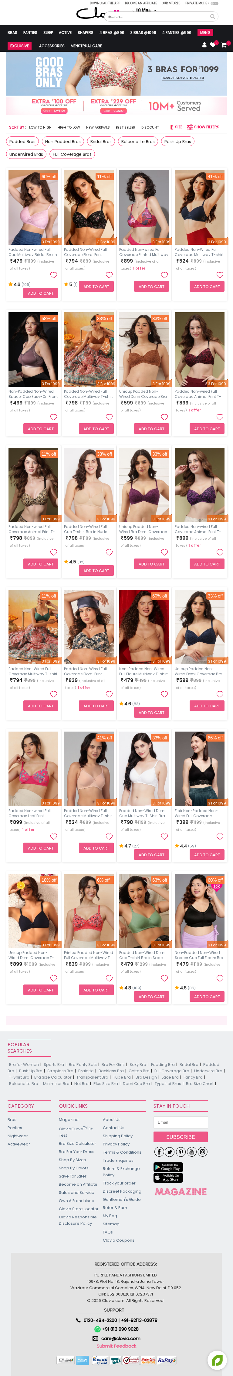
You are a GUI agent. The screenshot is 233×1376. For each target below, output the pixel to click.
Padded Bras (22, 142)
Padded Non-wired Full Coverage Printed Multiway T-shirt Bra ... (143, 251)
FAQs (108, 1232)
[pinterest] (181, 1152)
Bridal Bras (101, 142)
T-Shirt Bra (19, 1077)
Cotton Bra (139, 1071)
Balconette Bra (23, 1083)
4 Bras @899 (112, 32)
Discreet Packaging (122, 1191)
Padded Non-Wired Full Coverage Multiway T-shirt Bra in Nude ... (88, 812)
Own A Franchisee (76, 1201)
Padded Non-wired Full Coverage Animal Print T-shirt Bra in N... (31, 528)
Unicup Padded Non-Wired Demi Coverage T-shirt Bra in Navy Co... (31, 954)
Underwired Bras (26, 154)
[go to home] (102, 12)
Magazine (69, 1119)
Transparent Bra (92, 1077)
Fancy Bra (193, 1077)
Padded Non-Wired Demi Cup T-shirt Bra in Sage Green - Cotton (142, 954)
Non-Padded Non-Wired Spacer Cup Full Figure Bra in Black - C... (199, 954)
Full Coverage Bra (171, 1071)
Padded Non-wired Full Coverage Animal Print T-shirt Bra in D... (198, 528)
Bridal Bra (189, 1064)
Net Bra (81, 1083)
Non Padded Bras (63, 142)
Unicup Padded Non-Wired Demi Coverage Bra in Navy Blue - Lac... (198, 670)
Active (65, 32)
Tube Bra (122, 1077)
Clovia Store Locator (79, 1209)
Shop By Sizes (72, 1160)
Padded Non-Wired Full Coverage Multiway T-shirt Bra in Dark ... (88, 393)
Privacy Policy (116, 1144)
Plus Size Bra (105, 1083)
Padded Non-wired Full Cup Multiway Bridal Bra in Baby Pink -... (32, 251)
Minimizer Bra (56, 1083)
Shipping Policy (118, 1136)
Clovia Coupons (118, 1240)
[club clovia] (181, 1192)
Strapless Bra (60, 1071)
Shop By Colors (74, 1168)
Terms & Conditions (122, 1152)
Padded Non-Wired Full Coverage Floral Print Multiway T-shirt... (85, 251)
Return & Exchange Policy (121, 1172)
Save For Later (72, 1176)
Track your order (119, 1183)
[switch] (215, 3)
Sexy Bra (138, 1064)
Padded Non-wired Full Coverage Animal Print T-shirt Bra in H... (198, 393)
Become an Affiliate (141, 3)
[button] (212, 17)
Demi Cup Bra (136, 1083)
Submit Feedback (116, 1346)
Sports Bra (54, 1064)
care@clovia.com (120, 1338)
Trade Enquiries (118, 1160)
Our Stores (171, 3)
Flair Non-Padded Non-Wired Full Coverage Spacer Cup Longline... (196, 812)
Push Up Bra (30, 1071)
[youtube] (192, 1152)
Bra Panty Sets (83, 1064)
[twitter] (170, 1152)
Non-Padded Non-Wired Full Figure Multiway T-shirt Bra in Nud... (143, 670)
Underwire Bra (208, 1071)
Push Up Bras (177, 142)
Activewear (19, 1144)
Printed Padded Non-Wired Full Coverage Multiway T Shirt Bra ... (88, 954)
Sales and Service (76, 1192)
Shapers (85, 32)
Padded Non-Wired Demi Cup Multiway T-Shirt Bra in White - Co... (142, 812)
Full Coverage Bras (72, 154)
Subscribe (180, 1137)
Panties (30, 32)
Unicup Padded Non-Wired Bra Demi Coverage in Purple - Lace (143, 528)
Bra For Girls (113, 1064)
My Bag (110, 1216)
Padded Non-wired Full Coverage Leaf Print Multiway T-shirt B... (29, 812)
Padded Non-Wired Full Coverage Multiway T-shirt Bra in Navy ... (199, 251)
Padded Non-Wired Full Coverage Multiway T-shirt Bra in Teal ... (32, 670)
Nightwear (18, 1136)
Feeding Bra (163, 1064)
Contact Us (113, 1128)
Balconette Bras (138, 142)
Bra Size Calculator (53, 1077)
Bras (12, 32)
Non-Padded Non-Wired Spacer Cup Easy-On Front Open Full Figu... (33, 393)
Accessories (52, 45)
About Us (111, 1119)
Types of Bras (168, 1083)
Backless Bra (111, 1071)
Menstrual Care (86, 45)
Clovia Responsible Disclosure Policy (78, 1220)
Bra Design (146, 1077)
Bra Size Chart (200, 1083)
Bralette (86, 1071)
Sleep (48, 32)
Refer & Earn (115, 1208)
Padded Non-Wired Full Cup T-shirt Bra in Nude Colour (85, 528)
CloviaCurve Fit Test (76, 1131)
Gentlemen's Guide (122, 1199)
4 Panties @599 (176, 32)
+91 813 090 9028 (120, 1329)
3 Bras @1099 (143, 32)
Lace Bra (170, 1077)
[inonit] (203, 1152)
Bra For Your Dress (76, 1152)
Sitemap (111, 1224)
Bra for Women (24, 1064)
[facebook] (159, 1152)
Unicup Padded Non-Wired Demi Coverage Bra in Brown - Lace (143, 393)
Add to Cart (41, 293)
